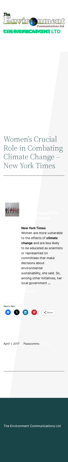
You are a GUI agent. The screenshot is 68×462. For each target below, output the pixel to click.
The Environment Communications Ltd (32, 31)
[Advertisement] (34, 90)
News (47, 343)
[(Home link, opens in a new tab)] (34, 20)
